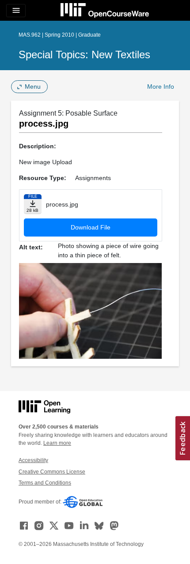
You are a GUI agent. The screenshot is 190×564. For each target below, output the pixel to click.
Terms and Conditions (45, 483)
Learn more (57, 443)
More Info (160, 86)
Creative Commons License (52, 472)
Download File (90, 227)
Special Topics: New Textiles (84, 54)
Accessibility (33, 460)
